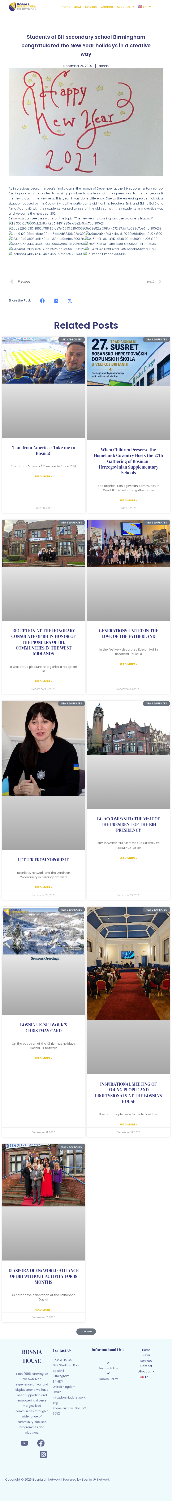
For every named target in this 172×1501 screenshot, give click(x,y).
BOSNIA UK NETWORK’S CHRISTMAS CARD (43, 1027)
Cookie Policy (108, 1379)
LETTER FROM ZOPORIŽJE (43, 860)
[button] (42, 300)
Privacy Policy (108, 1368)
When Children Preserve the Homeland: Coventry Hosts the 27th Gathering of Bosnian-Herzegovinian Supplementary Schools (128, 461)
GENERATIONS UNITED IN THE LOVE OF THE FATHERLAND (128, 633)
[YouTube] (24, 1443)
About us (123, 7)
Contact (107, 7)
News (78, 7)
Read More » (43, 476)
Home (66, 7)
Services (91, 7)
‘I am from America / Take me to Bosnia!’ (43, 450)
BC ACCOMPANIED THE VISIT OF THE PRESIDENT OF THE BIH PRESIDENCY (128, 824)
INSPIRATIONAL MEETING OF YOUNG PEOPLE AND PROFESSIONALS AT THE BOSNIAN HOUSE (128, 1092)
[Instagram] (43, 1454)
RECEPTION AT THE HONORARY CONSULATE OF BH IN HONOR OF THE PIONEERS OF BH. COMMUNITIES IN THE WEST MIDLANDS (43, 642)
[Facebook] (41, 1443)
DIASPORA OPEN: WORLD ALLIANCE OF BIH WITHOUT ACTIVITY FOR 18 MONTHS (44, 1276)
